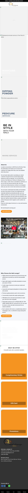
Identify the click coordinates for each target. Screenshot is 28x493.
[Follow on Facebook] (2, 486)
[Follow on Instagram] (4, 486)
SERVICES (6, 73)
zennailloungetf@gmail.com (7, 452)
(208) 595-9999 (4, 454)
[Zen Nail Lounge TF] (14, 4)
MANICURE (8, 70)
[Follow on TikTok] (7, 486)
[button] (2, 4)
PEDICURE (8, 113)
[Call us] (9, 486)
